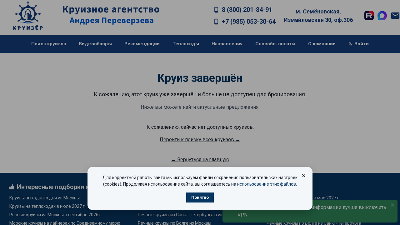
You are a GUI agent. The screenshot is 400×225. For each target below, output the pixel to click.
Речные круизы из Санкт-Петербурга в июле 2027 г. (190, 214)
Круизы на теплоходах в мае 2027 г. (303, 197)
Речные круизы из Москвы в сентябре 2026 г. (55, 214)
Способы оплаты (275, 44)
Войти (361, 44)
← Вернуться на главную (200, 159)
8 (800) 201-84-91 (247, 9)
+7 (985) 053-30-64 (249, 21)
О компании (322, 44)
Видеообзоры (95, 44)
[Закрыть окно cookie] (304, 175)
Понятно (200, 197)
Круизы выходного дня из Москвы (44, 197)
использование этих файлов (266, 184)
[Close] (392, 205)
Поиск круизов (48, 44)
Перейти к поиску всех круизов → (200, 139)
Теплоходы (185, 44)
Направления (227, 44)
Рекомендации (142, 44)
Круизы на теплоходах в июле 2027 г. (47, 206)
